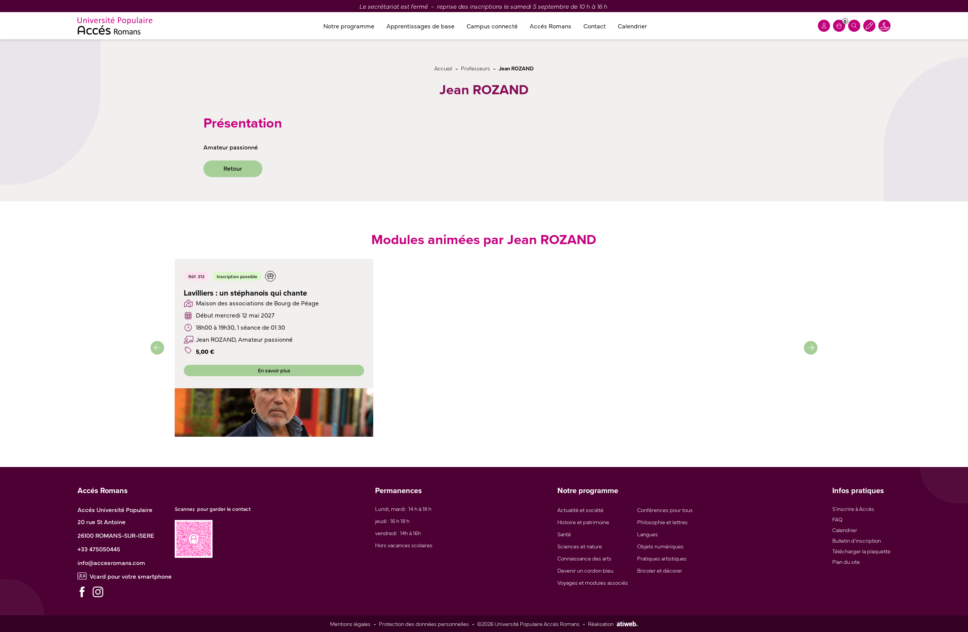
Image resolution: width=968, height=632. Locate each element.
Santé (564, 533)
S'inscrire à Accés (853, 508)
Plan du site (846, 561)
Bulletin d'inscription (856, 540)
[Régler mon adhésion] (869, 26)
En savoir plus (274, 370)
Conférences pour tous (665, 509)
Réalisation (601, 623)
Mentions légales (350, 623)
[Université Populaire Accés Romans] (115, 26)
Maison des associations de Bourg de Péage (257, 303)
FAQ (837, 519)
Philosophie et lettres (662, 521)
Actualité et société (580, 509)
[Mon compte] (824, 26)
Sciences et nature (579, 545)
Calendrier (632, 26)
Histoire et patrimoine (583, 521)
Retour (232, 168)
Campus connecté (492, 26)
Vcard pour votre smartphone (131, 576)
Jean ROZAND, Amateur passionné (244, 339)
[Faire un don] (884, 26)
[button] (157, 348)
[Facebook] (82, 592)
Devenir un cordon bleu (585, 570)
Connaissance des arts (584, 558)
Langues (647, 533)
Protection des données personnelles (424, 623)
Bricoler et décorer (659, 570)
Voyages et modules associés (592, 582)
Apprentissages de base (420, 26)
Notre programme (348, 26)
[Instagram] (98, 592)
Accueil (443, 68)
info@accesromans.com (111, 562)
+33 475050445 (99, 549)
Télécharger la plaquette (861, 550)
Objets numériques (660, 545)
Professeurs (475, 68)
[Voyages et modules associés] (270, 276)
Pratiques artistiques (662, 558)
